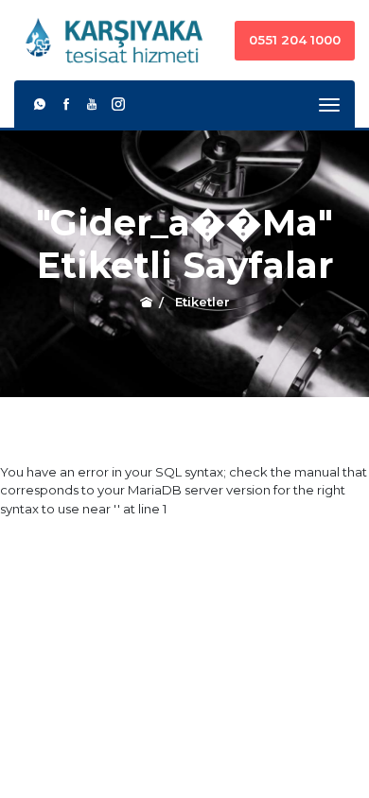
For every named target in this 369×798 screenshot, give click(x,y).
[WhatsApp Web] (39, 104)
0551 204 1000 (295, 39)
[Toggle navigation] (329, 105)
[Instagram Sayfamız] (118, 104)
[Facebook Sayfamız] (66, 104)
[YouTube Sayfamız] (91, 104)
